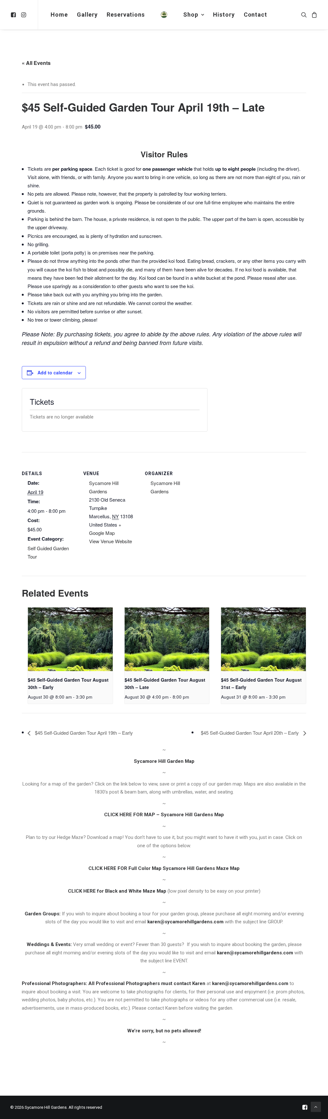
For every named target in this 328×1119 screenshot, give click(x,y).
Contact (255, 14)
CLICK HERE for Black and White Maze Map (117, 891)
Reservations (126, 14)
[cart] (313, 14)
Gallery (87, 14)
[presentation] (70, 639)
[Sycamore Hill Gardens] (164, 15)
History (223, 14)
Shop (190, 14)
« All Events (36, 63)
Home (59, 14)
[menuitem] (14, 14)
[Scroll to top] (316, 1106)
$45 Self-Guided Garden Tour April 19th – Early (83, 732)
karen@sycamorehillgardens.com (185, 922)
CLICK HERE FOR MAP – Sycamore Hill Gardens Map (164, 815)
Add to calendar (54, 372)
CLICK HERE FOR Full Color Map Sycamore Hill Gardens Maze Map (164, 868)
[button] (14, 14)
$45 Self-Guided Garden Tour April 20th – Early (250, 732)
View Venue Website (110, 541)
